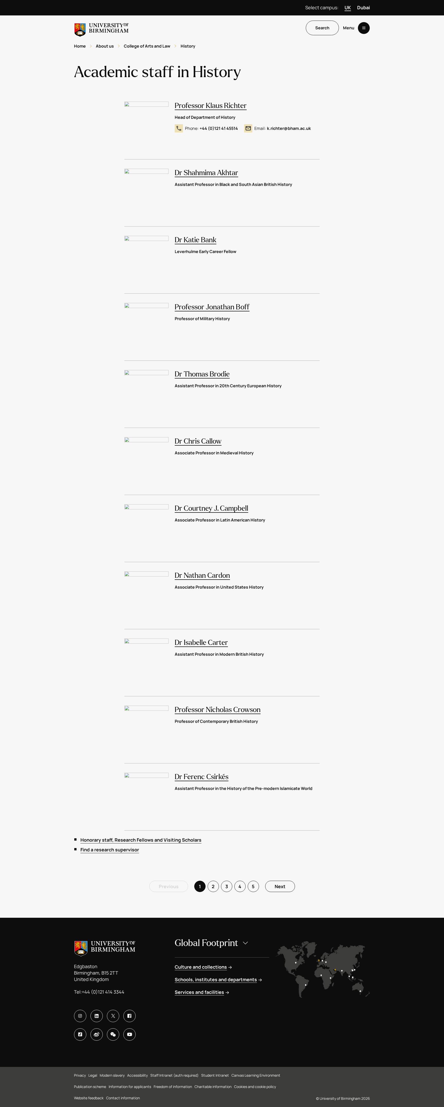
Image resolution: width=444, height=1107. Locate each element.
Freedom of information (173, 1086)
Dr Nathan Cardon (202, 575)
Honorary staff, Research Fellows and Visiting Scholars (140, 840)
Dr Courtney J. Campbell (211, 508)
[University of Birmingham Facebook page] (129, 1016)
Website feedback (89, 1097)
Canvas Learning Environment (256, 1075)
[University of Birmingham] (101, 28)
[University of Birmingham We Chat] (113, 1034)
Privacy (80, 1075)
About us (105, 46)
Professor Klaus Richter (211, 106)
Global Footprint (206, 943)
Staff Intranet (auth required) (174, 1075)
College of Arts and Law (147, 46)
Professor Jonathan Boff (212, 307)
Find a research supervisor (109, 850)
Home (80, 46)
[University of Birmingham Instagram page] (80, 1016)
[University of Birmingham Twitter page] (113, 1016)
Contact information (123, 1097)
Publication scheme (90, 1086)
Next (280, 886)
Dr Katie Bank (195, 240)
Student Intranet (215, 1075)
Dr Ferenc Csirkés (201, 777)
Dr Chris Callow (198, 441)
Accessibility (137, 1075)
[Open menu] (364, 28)
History (188, 46)
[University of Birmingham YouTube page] (129, 1034)
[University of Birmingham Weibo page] (96, 1034)
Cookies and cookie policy (255, 1086)
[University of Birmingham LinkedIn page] (96, 1016)
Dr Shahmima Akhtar (206, 173)
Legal (92, 1075)
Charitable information (213, 1086)
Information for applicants (130, 1086)
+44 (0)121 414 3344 (103, 992)
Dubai (363, 7)
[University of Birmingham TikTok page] (80, 1034)
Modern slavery (112, 1075)
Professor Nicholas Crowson (218, 710)
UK (348, 7)
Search (322, 28)
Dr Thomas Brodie (202, 374)
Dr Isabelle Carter (201, 642)
